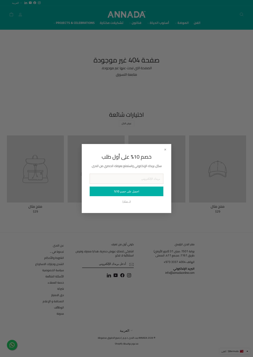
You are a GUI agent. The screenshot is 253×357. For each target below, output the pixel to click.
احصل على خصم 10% (126, 191)
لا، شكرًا (126, 201)
